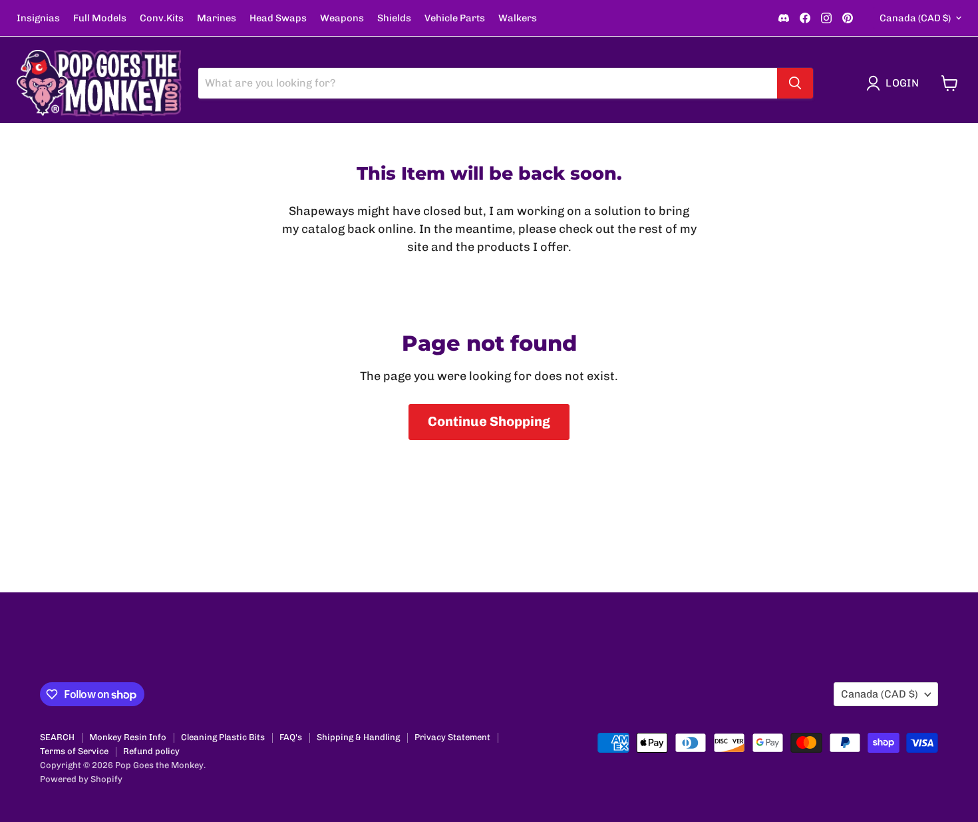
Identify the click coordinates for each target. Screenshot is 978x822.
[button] (895, 83)
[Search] (795, 83)
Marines (216, 18)
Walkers (517, 18)
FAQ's (290, 737)
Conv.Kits (162, 18)
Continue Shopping (489, 421)
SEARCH (57, 737)
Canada (915, 18)
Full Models (99, 18)
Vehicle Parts (454, 18)
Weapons (342, 18)
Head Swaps (278, 18)
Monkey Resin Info (127, 737)
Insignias (38, 18)
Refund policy (151, 751)
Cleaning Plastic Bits (223, 737)
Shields (394, 18)
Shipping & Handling (358, 737)
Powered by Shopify (81, 779)
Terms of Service (74, 751)
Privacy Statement (452, 737)
